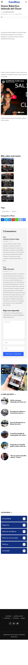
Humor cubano (5, 211)
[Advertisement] (14, 55)
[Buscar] (26, 2)
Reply (4, 237)
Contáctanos (7, 618)
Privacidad (16, 618)
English (23, 618)
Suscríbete (8, 616)
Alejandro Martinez (8, 12)
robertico (14, 211)
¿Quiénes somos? (18, 616)
